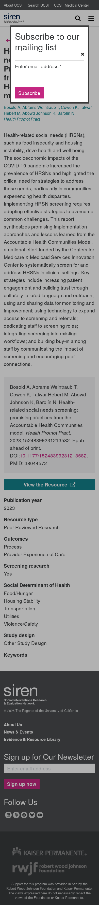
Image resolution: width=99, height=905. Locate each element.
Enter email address (37, 66)
